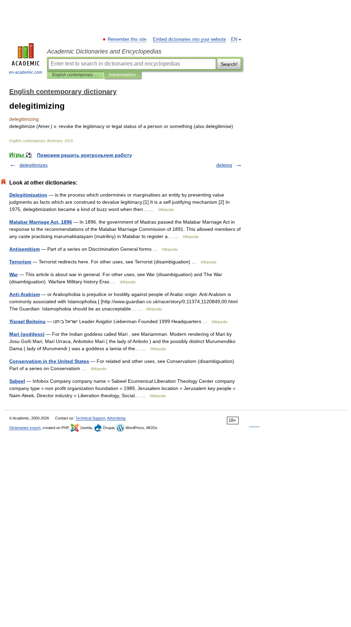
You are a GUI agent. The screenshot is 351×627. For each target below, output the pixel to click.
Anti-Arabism (24, 294)
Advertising (116, 418)
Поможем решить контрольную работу (84, 155)
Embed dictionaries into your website (189, 39)
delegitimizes (34, 165)
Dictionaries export (24, 428)
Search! (229, 64)
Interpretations (122, 74)
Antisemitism (24, 249)
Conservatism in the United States (49, 361)
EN (234, 39)
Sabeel (17, 381)
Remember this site (127, 39)
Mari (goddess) (27, 334)
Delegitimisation (28, 195)
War (13, 274)
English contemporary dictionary (75, 74)
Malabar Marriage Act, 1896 (40, 222)
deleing (224, 165)
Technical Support (90, 418)
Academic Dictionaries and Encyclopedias (104, 51)
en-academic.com (25, 72)
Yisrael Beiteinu (27, 321)
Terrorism (20, 261)
